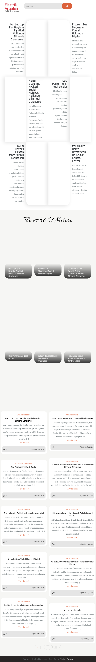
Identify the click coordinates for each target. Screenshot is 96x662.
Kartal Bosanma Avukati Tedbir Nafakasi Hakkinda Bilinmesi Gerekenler (35, 91)
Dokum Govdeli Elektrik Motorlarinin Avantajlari (16, 152)
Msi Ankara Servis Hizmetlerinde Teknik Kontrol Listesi (79, 153)
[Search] (67, 6)
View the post (23, 443)
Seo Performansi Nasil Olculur (59, 84)
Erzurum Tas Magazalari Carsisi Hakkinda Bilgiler (79, 30)
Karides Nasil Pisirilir (72, 610)
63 (53, 647)
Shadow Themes (66, 659)
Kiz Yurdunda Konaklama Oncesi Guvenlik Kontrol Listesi (72, 563)
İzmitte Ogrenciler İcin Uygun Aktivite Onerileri (23, 605)
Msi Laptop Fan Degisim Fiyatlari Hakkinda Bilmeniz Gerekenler (16, 32)
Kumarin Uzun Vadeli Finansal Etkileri (24, 559)
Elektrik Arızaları (11, 6)
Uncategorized (23, 415)
